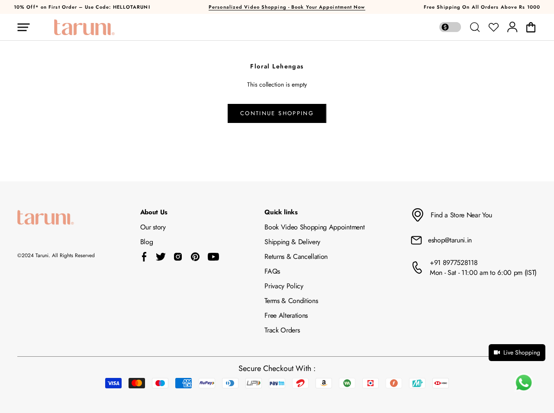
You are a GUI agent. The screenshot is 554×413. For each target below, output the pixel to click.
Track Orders (282, 330)
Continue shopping (277, 113)
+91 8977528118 (454, 263)
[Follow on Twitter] (160, 257)
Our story (153, 227)
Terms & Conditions (291, 301)
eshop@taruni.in (450, 240)
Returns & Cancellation (296, 256)
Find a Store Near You (461, 215)
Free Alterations (286, 315)
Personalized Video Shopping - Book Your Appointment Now (287, 6)
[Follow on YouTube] (213, 257)
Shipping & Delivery (292, 242)
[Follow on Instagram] (178, 257)
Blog (146, 242)
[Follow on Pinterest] (195, 257)
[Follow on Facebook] (144, 257)
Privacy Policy (283, 286)
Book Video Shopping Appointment (314, 227)
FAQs (272, 271)
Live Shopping (521, 352)
